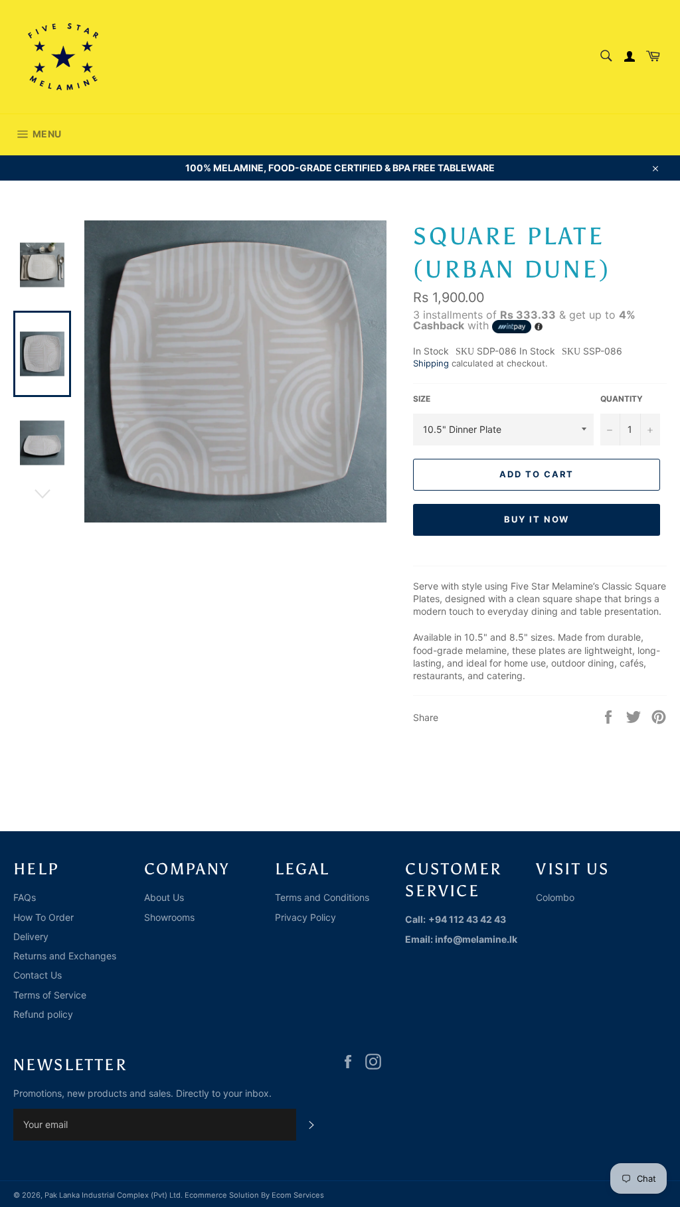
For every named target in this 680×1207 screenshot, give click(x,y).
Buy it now (537, 519)
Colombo (555, 897)
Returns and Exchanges (64, 955)
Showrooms (169, 917)
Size (421, 399)
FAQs (24, 897)
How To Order (43, 917)
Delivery (30, 936)
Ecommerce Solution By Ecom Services (254, 1195)
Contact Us (37, 975)
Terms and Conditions (322, 897)
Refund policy (43, 1014)
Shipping (431, 363)
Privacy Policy (305, 917)
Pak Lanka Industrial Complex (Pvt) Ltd (112, 1195)
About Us (164, 897)
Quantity (621, 399)
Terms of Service (49, 995)
